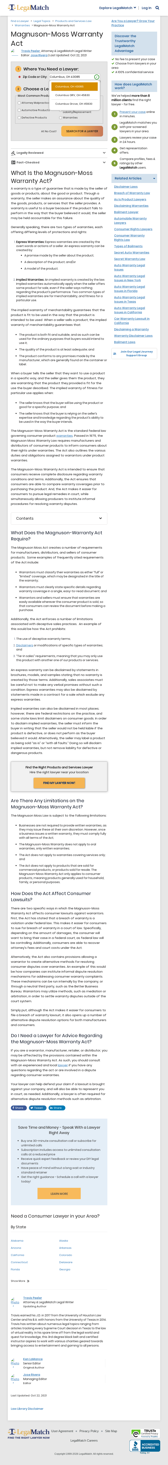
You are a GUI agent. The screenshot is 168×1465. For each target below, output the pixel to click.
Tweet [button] (38, 1108)
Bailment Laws (124, 342)
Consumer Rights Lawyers (133, 229)
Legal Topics (42, 21)
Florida (15, 1269)
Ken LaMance (33, 1359)
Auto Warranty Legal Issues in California (129, 310)
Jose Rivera (39, 55)
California (17, 1255)
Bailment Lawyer (126, 212)
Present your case (133, 112)
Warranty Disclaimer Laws (133, 336)
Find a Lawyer (20, 21)
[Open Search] (157, 8)
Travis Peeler (30, 51)
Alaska (63, 1241)
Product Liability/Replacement (77, 110)
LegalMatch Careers (84, 1440)
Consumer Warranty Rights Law (129, 237)
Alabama (17, 1241)
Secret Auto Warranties (131, 252)
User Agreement (62, 1431)
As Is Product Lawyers (130, 199)
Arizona (16, 1248)
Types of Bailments (128, 246)
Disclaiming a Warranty (131, 329)
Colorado (65, 1255)
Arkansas (65, 1248)
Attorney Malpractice (36, 103)
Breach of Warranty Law (132, 193)
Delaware (66, 1262)
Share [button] (19, 1108)
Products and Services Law (73, 21)
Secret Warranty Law (129, 259)
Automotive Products (36, 110)
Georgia (64, 1269)
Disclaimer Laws (126, 187)
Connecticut (19, 1262)
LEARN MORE (59, 1194)
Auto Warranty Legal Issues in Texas (129, 299)
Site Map (111, 1431)
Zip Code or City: (35, 77)
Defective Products (34, 117)
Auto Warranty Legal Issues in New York (129, 278)
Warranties (22, 25)
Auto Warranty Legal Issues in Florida (129, 289)
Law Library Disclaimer (27, 1409)
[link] (117, 366)
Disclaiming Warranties (131, 206)
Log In (146, 8)
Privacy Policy (89, 1431)
